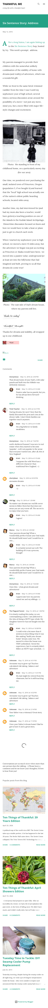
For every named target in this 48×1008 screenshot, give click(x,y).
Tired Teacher (14, 409)
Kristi (18, 389)
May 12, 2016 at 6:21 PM (31, 409)
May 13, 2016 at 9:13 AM (31, 424)
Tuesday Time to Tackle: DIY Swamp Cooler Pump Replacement (21, 961)
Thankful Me (12, 4)
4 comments (15, 989)
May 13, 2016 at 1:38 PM (35, 611)
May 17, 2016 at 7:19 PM (27, 721)
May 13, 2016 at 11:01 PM (31, 673)
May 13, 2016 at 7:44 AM (29, 584)
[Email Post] (4, 360)
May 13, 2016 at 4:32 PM (27, 693)
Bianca (11, 530)
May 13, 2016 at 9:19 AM (31, 594)
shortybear (13, 478)
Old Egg (12, 500)
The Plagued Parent (16, 611)
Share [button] (40, 360)
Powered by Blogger (25, 1002)
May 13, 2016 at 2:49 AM (25, 530)
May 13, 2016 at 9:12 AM (31, 389)
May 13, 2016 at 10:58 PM (31, 628)
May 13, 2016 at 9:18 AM (31, 545)
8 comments (15, 915)
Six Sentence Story (23, 46)
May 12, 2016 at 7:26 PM (29, 441)
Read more (40, 845)
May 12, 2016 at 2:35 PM (29, 377)
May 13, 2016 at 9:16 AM (31, 515)
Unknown (13, 660)
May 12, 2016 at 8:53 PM (29, 478)
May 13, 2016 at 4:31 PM (27, 660)
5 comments (15, 845)
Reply (12, 403)
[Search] (38, 4)
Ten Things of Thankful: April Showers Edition (22, 889)
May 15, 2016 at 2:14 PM (27, 709)
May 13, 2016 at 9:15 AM (31, 458)
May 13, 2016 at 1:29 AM (26, 500)
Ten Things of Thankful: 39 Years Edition (20, 819)
